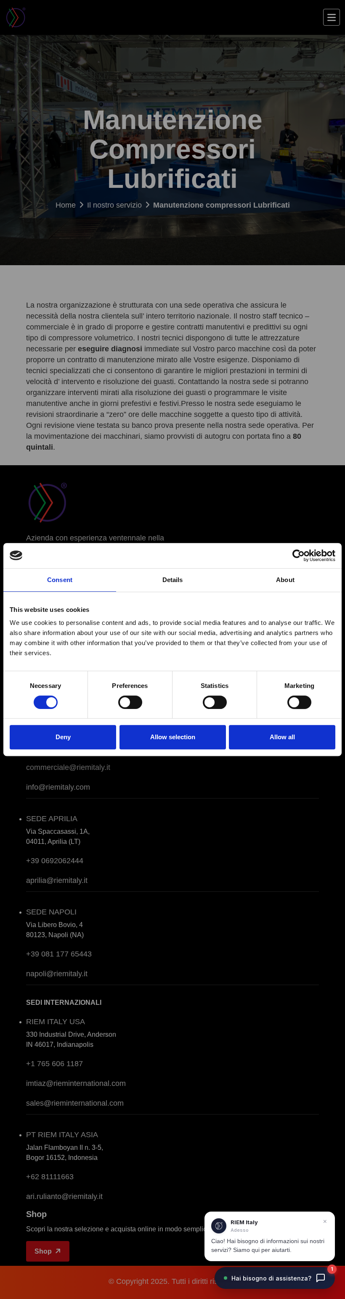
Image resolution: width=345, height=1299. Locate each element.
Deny (63, 736)
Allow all (282, 736)
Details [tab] (172, 579)
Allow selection (172, 736)
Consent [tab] (59, 579)
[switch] (130, 702)
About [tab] (285, 579)
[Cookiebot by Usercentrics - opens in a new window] (298, 555)
